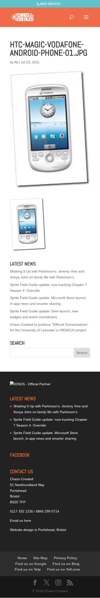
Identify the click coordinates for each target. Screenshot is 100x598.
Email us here (20, 520)
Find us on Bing (66, 564)
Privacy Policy (65, 558)
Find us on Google (30, 564)
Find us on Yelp (28, 569)
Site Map (40, 558)
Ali (16, 62)
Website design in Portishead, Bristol (38, 530)
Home (22, 558)
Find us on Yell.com (63, 569)
